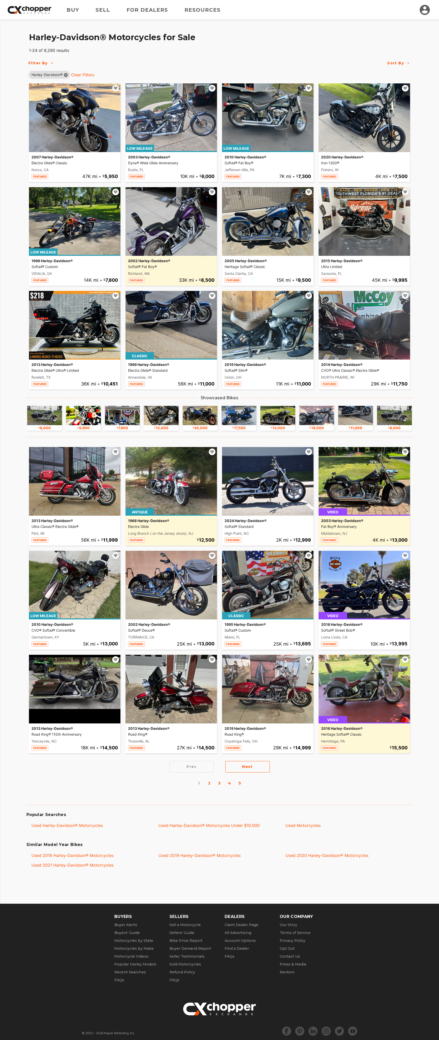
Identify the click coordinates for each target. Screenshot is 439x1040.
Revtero (287, 972)
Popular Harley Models (135, 964)
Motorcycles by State (133, 940)
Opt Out (287, 948)
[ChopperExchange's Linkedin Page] (313, 1031)
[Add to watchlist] (115, 88)
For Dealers (147, 10)
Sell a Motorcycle (185, 925)
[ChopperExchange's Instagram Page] (326, 1031)
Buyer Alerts (125, 925)
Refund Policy (182, 972)
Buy (73, 10)
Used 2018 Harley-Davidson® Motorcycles (73, 855)
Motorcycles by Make (134, 948)
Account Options (240, 940)
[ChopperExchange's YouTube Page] (352, 1031)
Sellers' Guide (181, 932)
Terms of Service (295, 932)
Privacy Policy (292, 940)
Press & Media (293, 964)
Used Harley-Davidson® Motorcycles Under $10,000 (209, 825)
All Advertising (238, 932)
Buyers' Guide (127, 932)
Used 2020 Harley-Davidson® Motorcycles (327, 855)
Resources (202, 10)
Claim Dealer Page (241, 925)
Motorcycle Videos (131, 956)
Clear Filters (82, 74)
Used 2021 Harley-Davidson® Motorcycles (73, 865)
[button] (47, 74)
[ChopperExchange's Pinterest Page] (299, 1031)
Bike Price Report (185, 940)
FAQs (119, 980)
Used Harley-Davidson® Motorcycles (67, 825)
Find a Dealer (237, 948)
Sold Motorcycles (185, 964)
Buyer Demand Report (190, 948)
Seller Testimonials (187, 956)
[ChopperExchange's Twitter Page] (339, 1031)
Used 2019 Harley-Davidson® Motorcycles (200, 855)
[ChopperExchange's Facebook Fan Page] (286, 1031)
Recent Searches (130, 972)
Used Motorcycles (303, 825)
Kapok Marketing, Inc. (119, 1033)
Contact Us (290, 956)
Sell (103, 10)
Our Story (288, 925)
